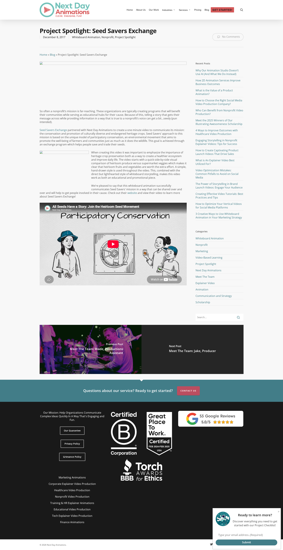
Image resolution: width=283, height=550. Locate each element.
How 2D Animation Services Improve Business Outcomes (218, 82)
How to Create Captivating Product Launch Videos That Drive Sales (217, 152)
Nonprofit (108, 37)
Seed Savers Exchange (53, 130)
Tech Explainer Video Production (72, 516)
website (132, 193)
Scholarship (203, 302)
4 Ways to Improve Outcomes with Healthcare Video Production (217, 132)
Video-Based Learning (209, 257)
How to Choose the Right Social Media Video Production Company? (219, 102)
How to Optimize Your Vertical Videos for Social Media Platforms (219, 205)
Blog (52, 54)
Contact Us (188, 390)
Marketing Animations (72, 477)
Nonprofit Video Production (72, 496)
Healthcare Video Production (72, 490)
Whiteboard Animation (86, 37)
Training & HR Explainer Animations (72, 503)
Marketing (202, 251)
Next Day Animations (208, 270)
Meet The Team (205, 277)
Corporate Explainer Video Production (72, 484)
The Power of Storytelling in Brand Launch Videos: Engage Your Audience (219, 185)
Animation (202, 289)
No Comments (230, 36)
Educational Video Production (72, 509)
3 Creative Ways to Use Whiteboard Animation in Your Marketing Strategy (219, 215)
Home (43, 54)
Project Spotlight (125, 37)
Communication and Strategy (214, 296)
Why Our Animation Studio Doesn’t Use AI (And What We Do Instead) (217, 72)
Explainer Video (205, 283)
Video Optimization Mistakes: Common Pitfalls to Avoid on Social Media (217, 173)
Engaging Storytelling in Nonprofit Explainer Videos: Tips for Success (216, 142)
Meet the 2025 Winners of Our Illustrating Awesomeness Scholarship (219, 122)
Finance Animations (72, 522)
